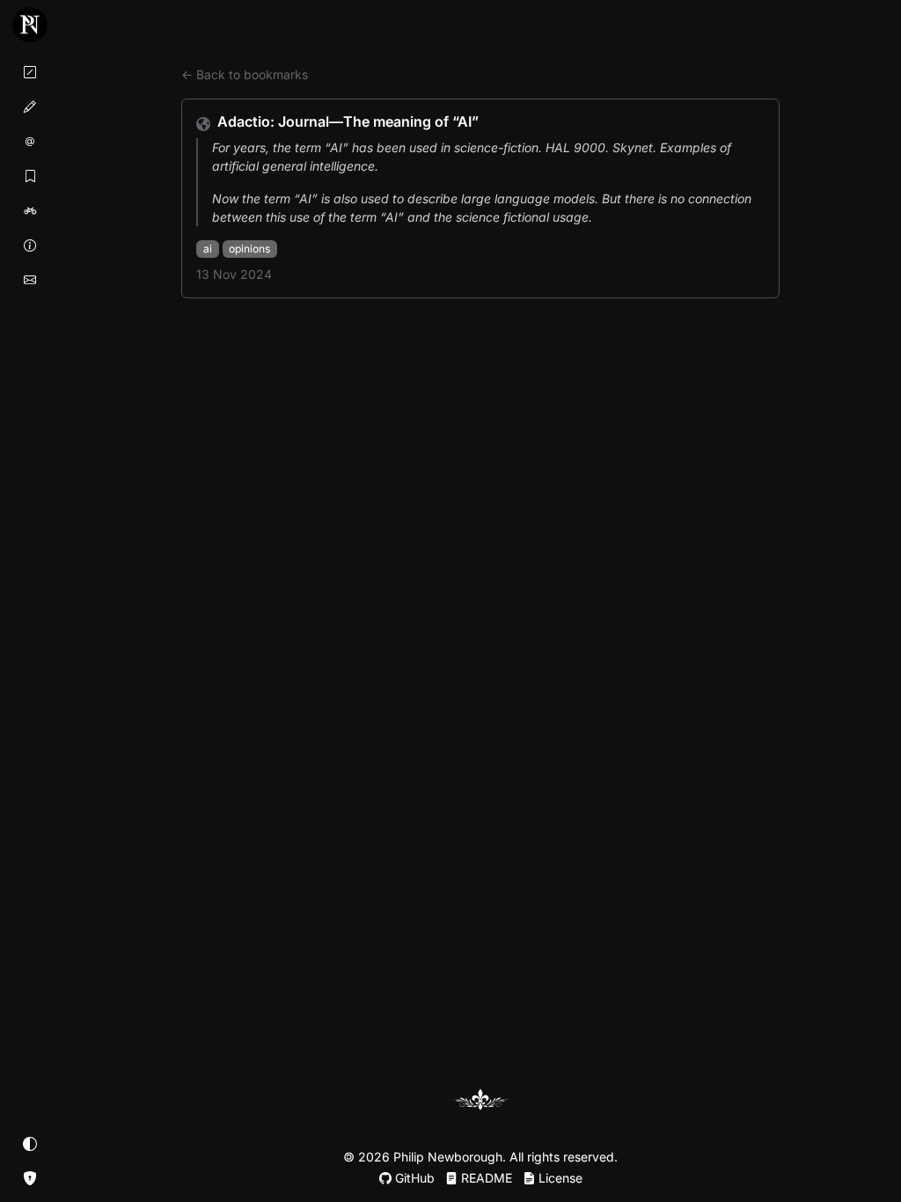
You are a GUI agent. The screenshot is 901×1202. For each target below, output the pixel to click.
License (558, 1177)
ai (207, 248)
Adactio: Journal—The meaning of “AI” (348, 121)
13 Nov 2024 (234, 274)
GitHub (413, 1177)
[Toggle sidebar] (30, 24)
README (485, 1177)
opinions (249, 248)
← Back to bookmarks (244, 74)
